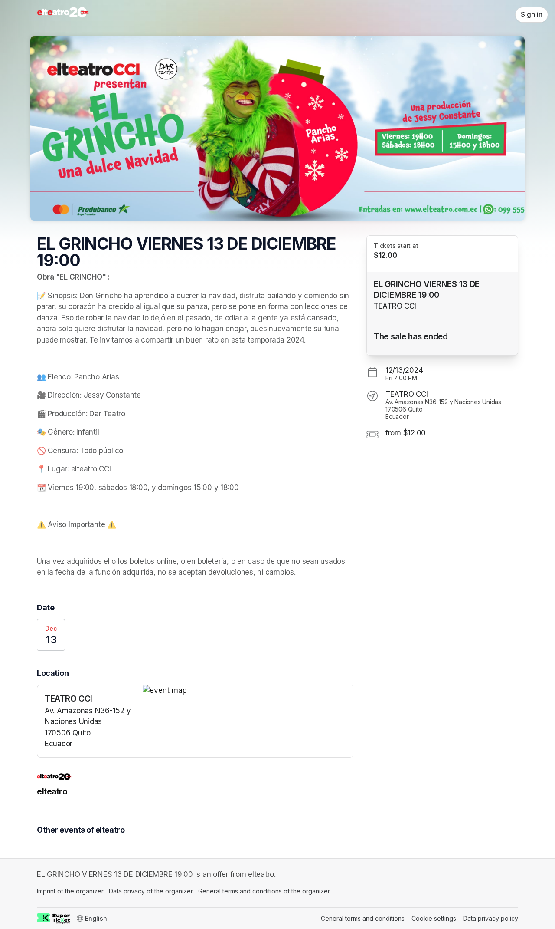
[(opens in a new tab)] (248, 690)
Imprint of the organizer (70, 891)
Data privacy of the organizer (151, 891)
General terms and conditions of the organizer (264, 891)
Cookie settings (433, 918)
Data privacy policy (490, 918)
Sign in (531, 14)
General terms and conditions (363, 918)
